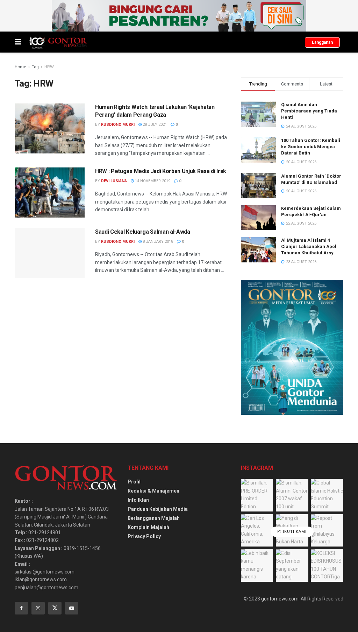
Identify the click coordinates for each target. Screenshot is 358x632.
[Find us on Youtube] (71, 608)
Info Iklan (138, 500)
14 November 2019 (152, 181)
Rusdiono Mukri (118, 124)
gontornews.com (280, 599)
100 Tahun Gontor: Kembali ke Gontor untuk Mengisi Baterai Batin (310, 147)
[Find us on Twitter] (55, 608)
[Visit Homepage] (57, 42)
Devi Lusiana (114, 181)
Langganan (322, 42)
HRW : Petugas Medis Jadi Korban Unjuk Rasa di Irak (160, 171)
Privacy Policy (144, 536)
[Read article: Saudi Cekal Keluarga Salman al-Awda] (50, 253)
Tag (35, 66)
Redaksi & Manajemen (153, 491)
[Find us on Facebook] (21, 608)
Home (20, 66)
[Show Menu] (18, 42)
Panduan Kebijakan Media (158, 509)
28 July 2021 (154, 124)
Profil (134, 482)
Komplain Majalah (148, 527)
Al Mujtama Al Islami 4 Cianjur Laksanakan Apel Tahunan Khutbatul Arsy (308, 246)
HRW (49, 66)
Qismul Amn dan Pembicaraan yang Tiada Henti (309, 111)
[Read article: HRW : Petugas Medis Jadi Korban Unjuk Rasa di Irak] (50, 192)
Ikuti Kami (294, 531)
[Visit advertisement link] (179, 16)
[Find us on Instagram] (38, 608)
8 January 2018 (157, 241)
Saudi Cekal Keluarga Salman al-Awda (142, 231)
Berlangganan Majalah (154, 518)
